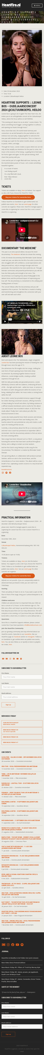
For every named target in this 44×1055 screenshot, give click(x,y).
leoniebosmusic (7, 469)
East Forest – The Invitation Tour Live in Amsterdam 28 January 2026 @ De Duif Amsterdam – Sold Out (20, 903)
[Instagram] (10, 658)
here (23, 190)
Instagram (31, 637)
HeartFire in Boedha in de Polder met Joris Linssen (20, 958)
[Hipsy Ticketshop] (3, 658)
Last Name (5, 683)
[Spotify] (21, 658)
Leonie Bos (5, 363)
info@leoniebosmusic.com (33, 625)
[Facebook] (13, 658)
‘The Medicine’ (15, 254)
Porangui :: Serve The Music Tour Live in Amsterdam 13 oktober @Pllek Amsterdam (20, 793)
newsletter (27, 634)
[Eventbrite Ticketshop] (6, 658)
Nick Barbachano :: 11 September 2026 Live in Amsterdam (21, 820)
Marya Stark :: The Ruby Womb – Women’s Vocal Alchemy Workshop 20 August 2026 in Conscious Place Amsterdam (21, 838)
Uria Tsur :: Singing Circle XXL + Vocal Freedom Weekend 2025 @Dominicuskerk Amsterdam (21, 921)
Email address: (6, 693)
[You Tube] (17, 658)
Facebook (17, 637)
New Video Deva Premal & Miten (13, 963)
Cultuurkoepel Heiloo (8, 545)
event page (28, 204)
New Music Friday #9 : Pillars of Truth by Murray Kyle (21, 967)
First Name (5, 673)
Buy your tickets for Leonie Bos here (18, 197)
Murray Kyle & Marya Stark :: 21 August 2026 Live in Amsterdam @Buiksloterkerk (19, 829)
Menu (38, 5)
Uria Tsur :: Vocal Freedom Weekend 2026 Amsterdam (19, 766)
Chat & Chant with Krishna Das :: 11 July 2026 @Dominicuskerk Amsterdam (17, 847)
